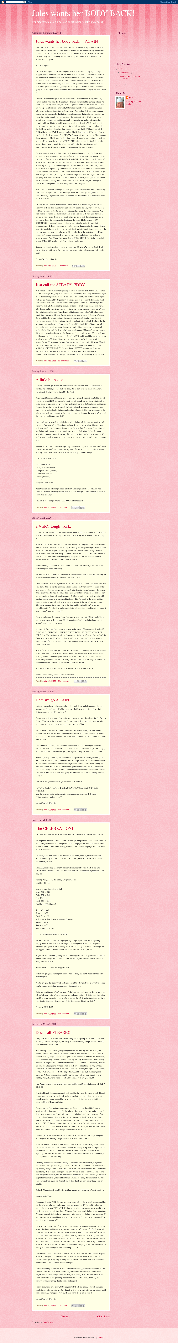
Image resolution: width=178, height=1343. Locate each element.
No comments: (64, 360)
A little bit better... (51, 379)
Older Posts (103, 1316)
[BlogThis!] (75, 266)
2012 (120, 69)
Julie (131, 97)
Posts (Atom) (48, 1322)
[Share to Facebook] (81, 266)
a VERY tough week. (53, 526)
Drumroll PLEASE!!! (54, 1032)
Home (64, 1316)
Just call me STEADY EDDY (60, 284)
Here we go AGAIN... (54, 700)
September (125, 72)
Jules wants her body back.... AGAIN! (67, 41)
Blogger (101, 1337)
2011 (120, 85)
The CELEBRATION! (54, 828)
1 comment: (63, 265)
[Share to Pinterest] (83, 266)
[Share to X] (78, 266)
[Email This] (73, 266)
